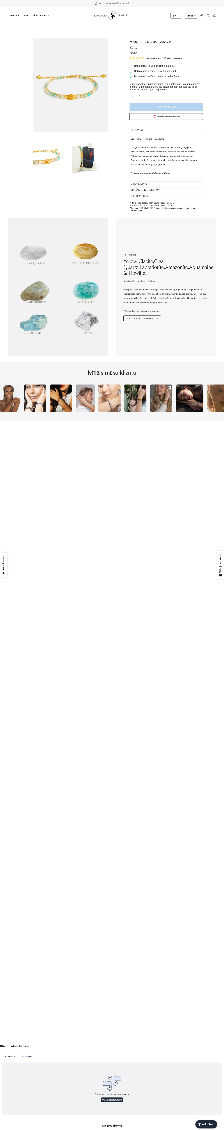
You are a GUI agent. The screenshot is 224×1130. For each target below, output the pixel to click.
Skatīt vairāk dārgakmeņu (142, 318)
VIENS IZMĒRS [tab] (139, 184)
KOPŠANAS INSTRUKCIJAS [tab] (145, 190)
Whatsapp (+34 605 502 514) (142, 208)
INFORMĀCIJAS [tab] (139, 196)
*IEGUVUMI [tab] (137, 130)
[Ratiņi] (215, 15)
